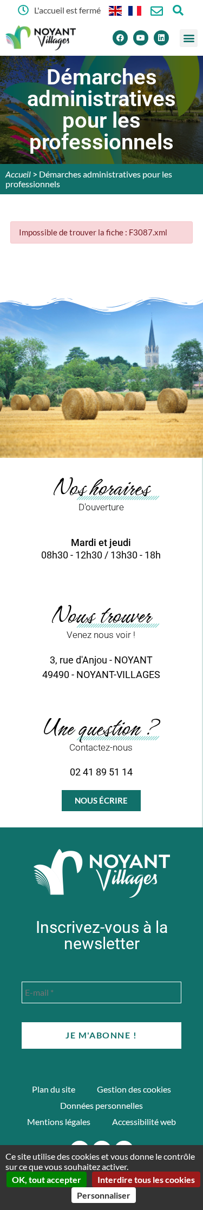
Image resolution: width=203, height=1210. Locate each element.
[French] (135, 10)
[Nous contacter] (156, 11)
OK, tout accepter (46, 1179)
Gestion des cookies (134, 1089)
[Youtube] (140, 37)
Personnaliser (103, 1195)
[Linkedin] (161, 37)
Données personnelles (101, 1105)
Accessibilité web (144, 1121)
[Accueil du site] (102, 873)
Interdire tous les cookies (146, 1179)
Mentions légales (58, 1121)
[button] (189, 38)
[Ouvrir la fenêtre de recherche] (178, 10)
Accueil (18, 174)
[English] (116, 10)
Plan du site (53, 1089)
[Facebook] (120, 37)
